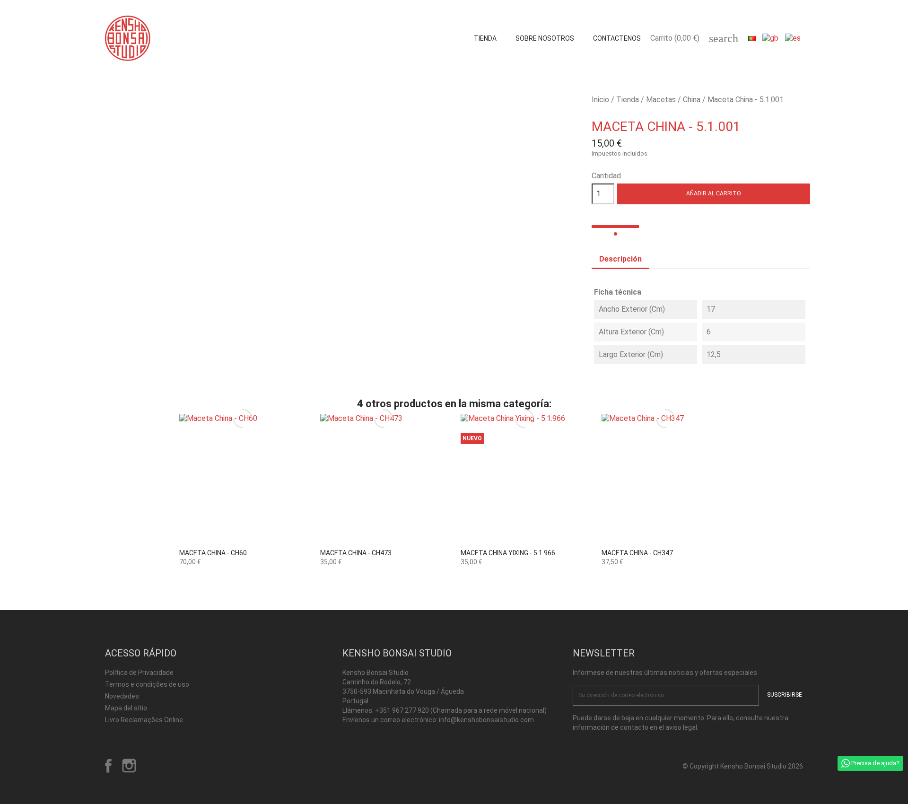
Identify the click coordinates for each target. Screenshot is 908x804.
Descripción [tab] (620, 258)
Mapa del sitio (126, 708)
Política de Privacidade (139, 672)
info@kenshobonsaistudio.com (486, 720)
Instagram (129, 765)
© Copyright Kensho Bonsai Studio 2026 (742, 766)
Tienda (485, 38)
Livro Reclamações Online (144, 720)
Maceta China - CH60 (213, 553)
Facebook (108, 765)
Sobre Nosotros (544, 38)
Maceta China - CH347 (637, 553)
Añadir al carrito (713, 193)
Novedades (122, 696)
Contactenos (617, 38)
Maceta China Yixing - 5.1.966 (508, 553)
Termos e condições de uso (147, 684)
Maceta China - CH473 (356, 553)
